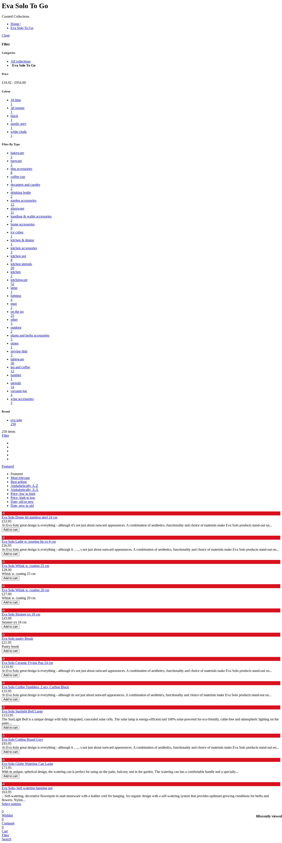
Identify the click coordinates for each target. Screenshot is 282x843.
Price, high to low (23, 498)
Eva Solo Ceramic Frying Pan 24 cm (27, 663)
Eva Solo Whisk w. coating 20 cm (25, 590)
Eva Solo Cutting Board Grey (22, 739)
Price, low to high (23, 494)
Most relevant (20, 478)
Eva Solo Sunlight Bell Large (22, 711)
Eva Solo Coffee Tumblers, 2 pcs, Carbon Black (35, 687)
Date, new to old (22, 505)
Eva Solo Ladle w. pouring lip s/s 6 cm (29, 541)
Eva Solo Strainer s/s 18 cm (21, 614)
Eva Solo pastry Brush (17, 638)
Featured (8, 466)
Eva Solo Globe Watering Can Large (27, 764)
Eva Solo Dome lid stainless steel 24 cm (29, 517)
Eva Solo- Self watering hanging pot (27, 788)
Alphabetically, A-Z (24, 486)
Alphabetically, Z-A (24, 490)
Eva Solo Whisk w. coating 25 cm (25, 566)
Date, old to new (22, 502)
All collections (21, 61)
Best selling (19, 482)
